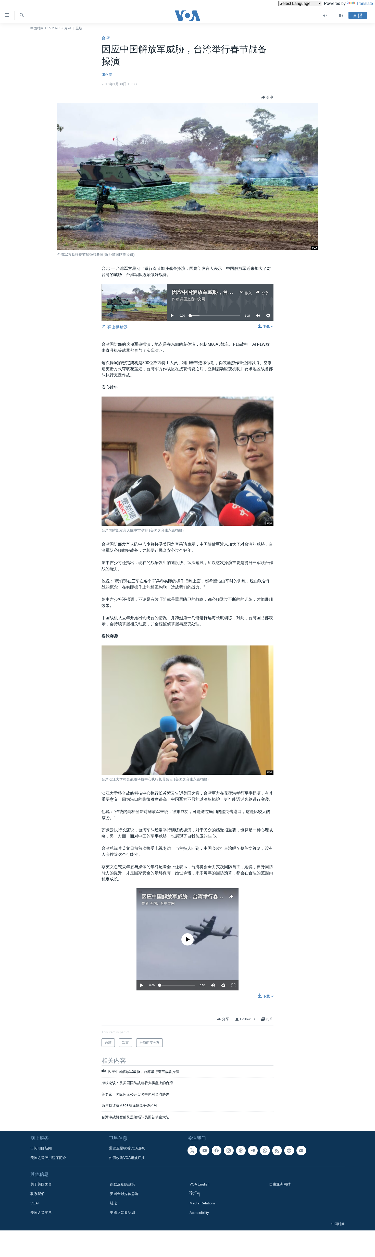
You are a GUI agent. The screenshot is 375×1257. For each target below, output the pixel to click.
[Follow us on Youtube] (204, 1150)
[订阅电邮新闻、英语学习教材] (301, 1150)
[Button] (267, 97)
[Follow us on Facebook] (216, 1150)
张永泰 (107, 75)
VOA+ (35, 1203)
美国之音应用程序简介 (48, 1158)
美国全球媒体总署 (124, 1194)
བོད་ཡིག (195, 1194)
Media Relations (203, 1203)
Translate (364, 3)
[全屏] (233, 985)
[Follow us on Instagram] (228, 1150)
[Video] (340, 15)
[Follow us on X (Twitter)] (192, 1150)
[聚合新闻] (277, 1150)
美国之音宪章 (41, 1213)
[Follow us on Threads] (241, 1150)
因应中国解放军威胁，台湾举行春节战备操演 (223, 292)
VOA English (199, 1184)
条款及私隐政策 (122, 1184)
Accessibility (199, 1213)
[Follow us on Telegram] (253, 1150)
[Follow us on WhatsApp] (265, 1150)
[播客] (289, 1150)
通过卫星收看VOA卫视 (127, 1148)
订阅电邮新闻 (41, 1148)
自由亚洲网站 (280, 1184)
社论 (113, 1203)
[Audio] (325, 15)
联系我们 (37, 1194)
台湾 (106, 38)
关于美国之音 (41, 1184)
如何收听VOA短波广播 (127, 1158)
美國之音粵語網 (122, 1213)
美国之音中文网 (192, 299)
